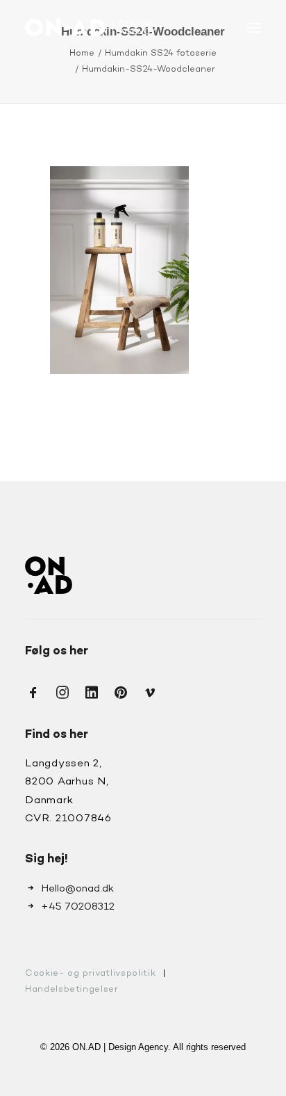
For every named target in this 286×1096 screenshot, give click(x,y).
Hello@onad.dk (77, 888)
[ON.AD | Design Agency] (90, 27)
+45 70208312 (78, 906)
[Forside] (48, 575)
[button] (254, 27)
